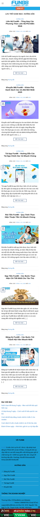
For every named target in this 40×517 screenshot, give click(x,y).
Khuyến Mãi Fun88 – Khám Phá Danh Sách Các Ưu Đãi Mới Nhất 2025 (20, 89)
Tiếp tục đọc (20, 73)
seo (29, 31)
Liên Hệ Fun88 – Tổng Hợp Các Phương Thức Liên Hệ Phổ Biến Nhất (20, 23)
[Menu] (2, 3)
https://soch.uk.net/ (7, 502)
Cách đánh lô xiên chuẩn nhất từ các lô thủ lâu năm (19, 423)
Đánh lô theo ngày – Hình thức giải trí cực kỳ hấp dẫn (19, 426)
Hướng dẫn (20, 19)
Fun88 (3, 447)
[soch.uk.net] (20, 3)
